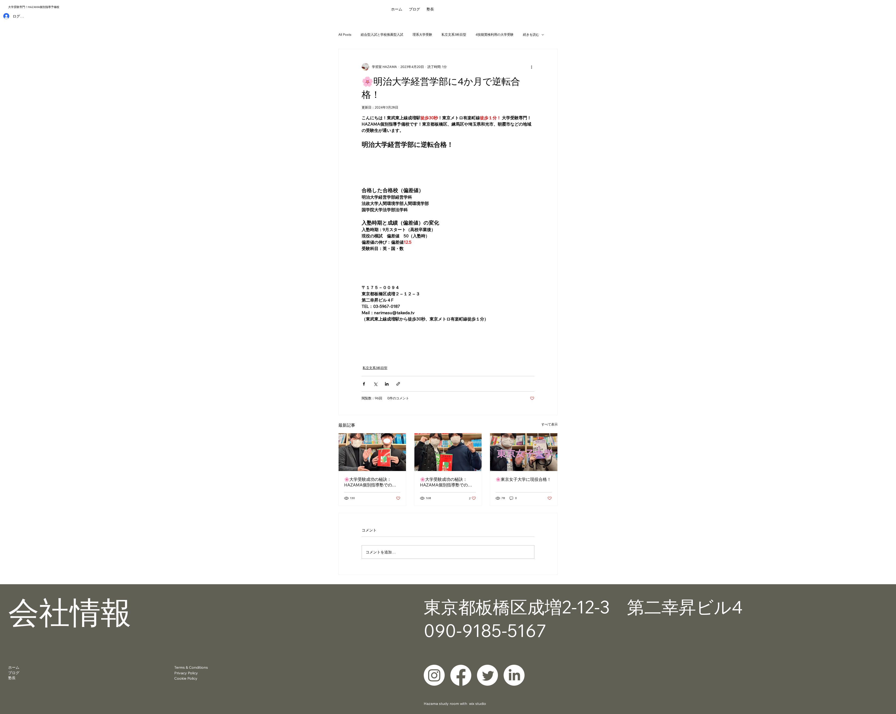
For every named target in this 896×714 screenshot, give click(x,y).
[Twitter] (487, 675)
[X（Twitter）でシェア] (375, 384)
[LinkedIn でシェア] (387, 384)
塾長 (12, 677)
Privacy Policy (186, 673)
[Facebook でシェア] (364, 384)
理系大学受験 (422, 34)
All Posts (344, 34)
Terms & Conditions (191, 667)
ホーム (13, 667)
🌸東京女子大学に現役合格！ (523, 479)
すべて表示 (549, 424)
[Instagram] (434, 675)
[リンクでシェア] (398, 384)
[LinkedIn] (514, 675)
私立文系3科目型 (453, 34)
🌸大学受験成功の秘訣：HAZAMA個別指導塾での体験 (370, 482)
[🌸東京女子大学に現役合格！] (523, 452)
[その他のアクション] (531, 67)
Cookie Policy (185, 678)
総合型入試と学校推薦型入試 (382, 34)
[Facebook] (460, 675)
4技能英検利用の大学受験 (495, 34)
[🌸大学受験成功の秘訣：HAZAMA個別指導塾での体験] (372, 452)
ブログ (13, 672)
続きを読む (531, 34)
